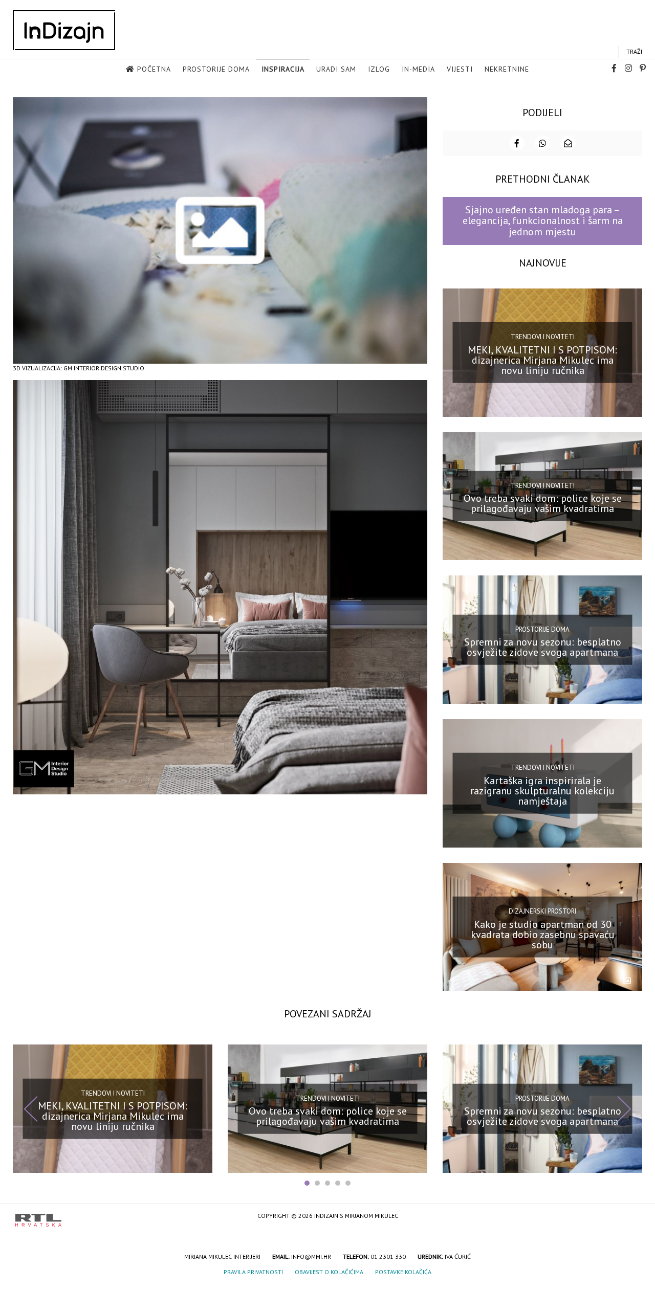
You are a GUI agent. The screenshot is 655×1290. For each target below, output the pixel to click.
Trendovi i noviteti (543, 336)
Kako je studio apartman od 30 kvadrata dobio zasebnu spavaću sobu (543, 934)
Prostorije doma (216, 69)
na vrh (629, 1216)
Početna (154, 69)
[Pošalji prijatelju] (568, 143)
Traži (634, 51)
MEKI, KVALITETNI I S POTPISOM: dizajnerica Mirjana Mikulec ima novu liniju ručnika (542, 359)
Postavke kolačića (403, 1272)
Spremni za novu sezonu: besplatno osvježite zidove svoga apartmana (542, 647)
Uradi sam (336, 69)
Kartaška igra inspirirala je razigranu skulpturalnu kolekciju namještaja (542, 791)
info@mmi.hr (311, 1256)
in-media (418, 69)
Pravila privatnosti (253, 1272)
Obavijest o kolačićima (329, 1272)
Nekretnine (507, 69)
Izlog (379, 69)
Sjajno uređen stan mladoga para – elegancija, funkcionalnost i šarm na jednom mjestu (543, 220)
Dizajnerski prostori (542, 911)
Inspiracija (282, 69)
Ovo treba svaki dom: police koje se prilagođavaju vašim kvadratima (543, 503)
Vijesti (460, 69)
